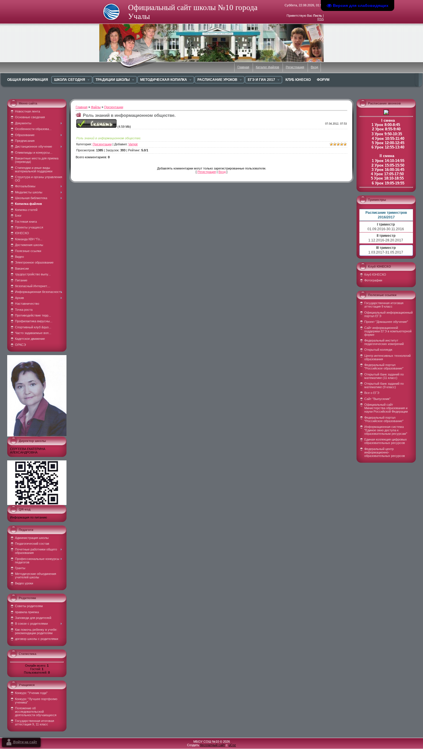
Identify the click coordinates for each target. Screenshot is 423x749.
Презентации (113, 107)
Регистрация (295, 67)
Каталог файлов (267, 67)
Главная (243, 67)
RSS (320, 19)
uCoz (232, 745)
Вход (314, 67)
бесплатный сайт (212, 745)
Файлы (96, 107)
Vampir (133, 144)
